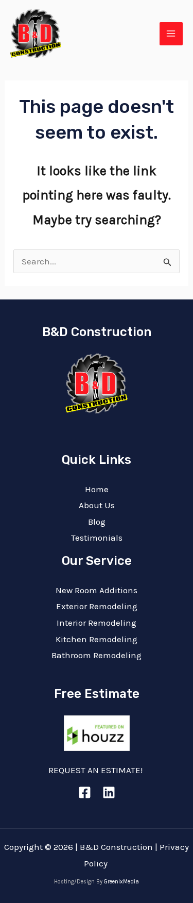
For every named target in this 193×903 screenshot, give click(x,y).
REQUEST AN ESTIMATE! (96, 770)
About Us (97, 505)
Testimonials (96, 537)
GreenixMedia (121, 881)
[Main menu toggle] (171, 34)
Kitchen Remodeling (96, 639)
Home (97, 489)
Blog (97, 521)
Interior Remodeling (96, 622)
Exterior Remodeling (96, 606)
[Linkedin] (108, 792)
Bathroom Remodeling (96, 655)
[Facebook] (84, 792)
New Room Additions (96, 590)
